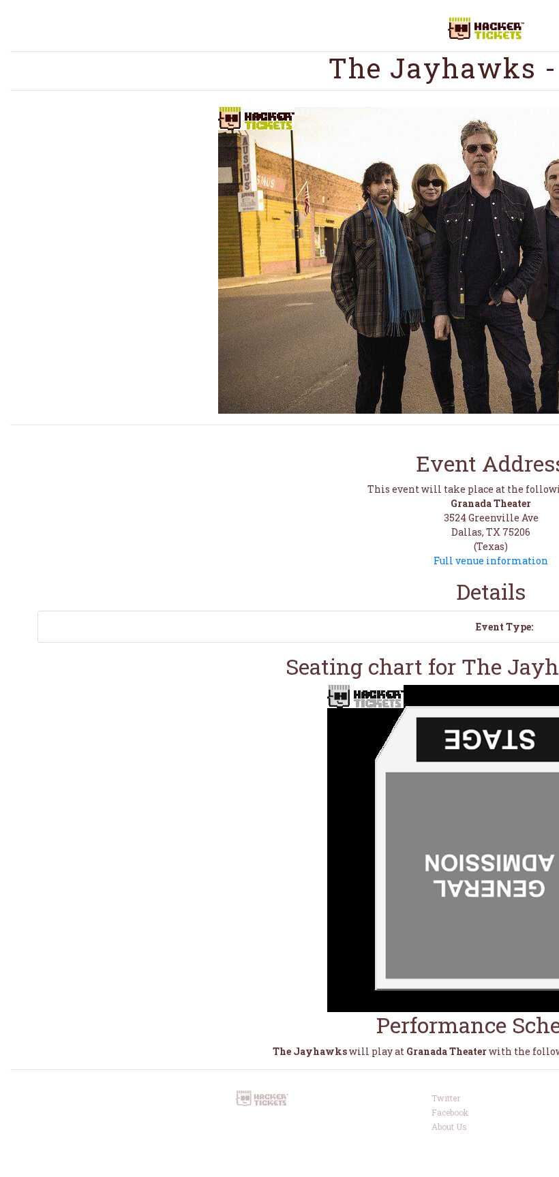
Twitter (446, 1097)
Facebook (450, 1112)
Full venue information (491, 560)
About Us (449, 1126)
